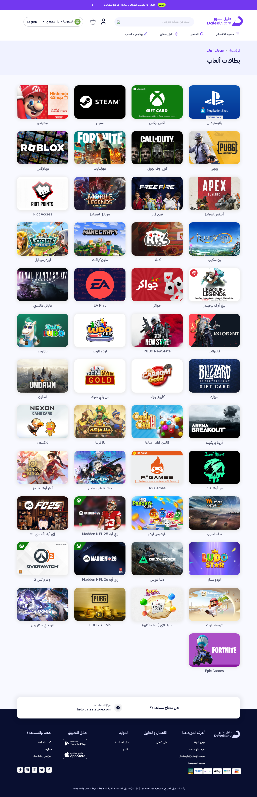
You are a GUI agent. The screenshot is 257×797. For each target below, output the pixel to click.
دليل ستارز (166, 34)
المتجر (194, 34)
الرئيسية (234, 50)
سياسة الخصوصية (196, 763)
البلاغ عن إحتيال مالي (42, 756)
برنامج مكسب (134, 34)
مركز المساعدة (121, 742)
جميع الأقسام (225, 34)
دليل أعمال (161, 742)
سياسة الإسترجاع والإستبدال (192, 756)
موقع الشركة (199, 742)
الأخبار (125, 749)
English (32, 22)
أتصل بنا (48, 749)
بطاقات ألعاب (215, 50)
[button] (103, 21)
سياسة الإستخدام (197, 749)
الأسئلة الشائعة (45, 742)
